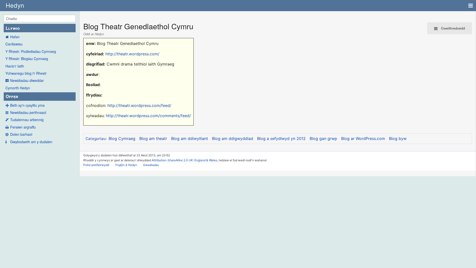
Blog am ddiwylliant (189, 138)
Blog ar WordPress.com (363, 138)
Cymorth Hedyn (17, 87)
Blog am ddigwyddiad (232, 138)
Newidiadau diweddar (27, 80)
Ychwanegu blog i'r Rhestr (26, 73)
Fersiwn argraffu (23, 127)
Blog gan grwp (323, 138)
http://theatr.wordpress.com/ (132, 53)
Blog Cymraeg (122, 138)
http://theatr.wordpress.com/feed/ (139, 105)
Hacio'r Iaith (14, 66)
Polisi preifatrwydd (96, 165)
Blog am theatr (153, 138)
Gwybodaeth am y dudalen (31, 141)
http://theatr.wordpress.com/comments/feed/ (148, 115)
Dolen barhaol (21, 134)
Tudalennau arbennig (27, 119)
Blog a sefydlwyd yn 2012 (281, 138)
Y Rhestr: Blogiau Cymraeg (26, 58)
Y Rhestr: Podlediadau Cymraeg (30, 51)
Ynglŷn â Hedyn (126, 165)
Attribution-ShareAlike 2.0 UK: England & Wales (184, 160)
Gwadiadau (151, 165)
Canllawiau (14, 43)
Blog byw (398, 138)
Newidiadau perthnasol (28, 112)
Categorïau (96, 138)
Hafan (15, 36)
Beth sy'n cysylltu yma (27, 105)
